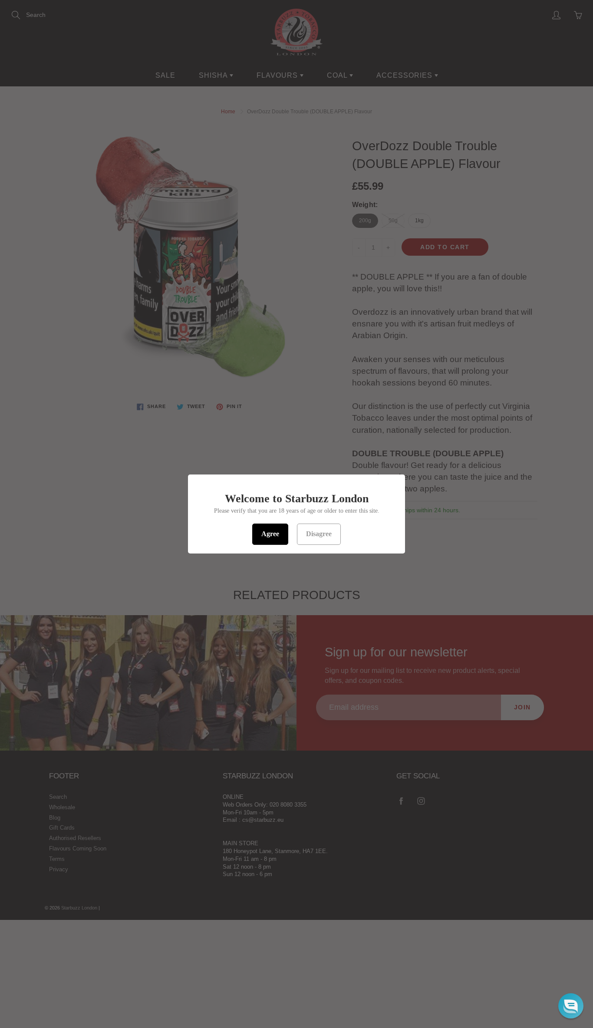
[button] (570, 1005)
